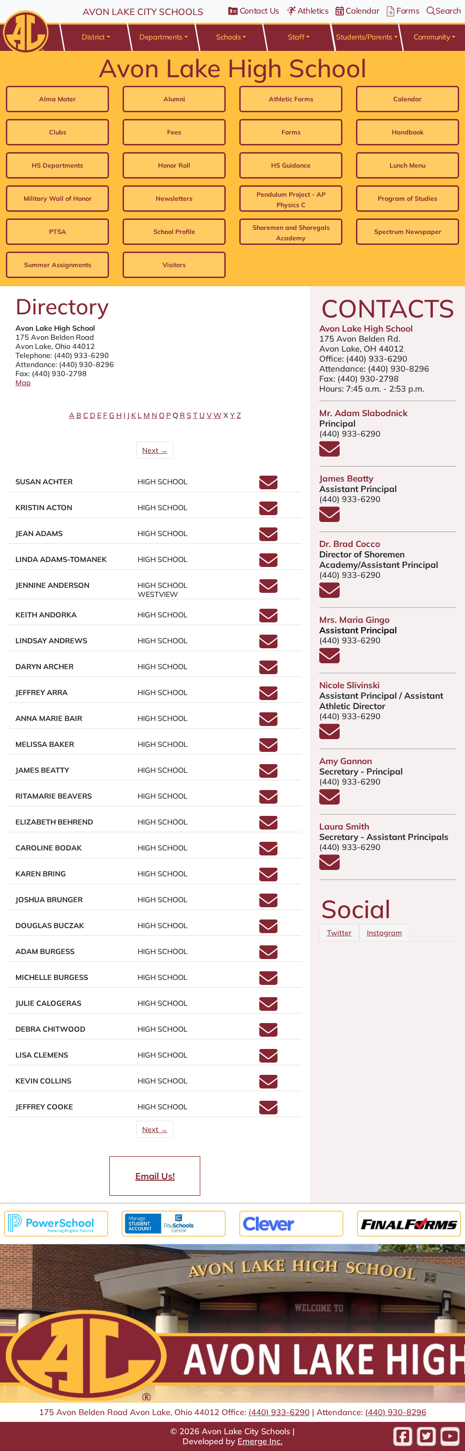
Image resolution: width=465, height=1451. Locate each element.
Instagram (384, 932)
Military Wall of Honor (58, 198)
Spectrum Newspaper (407, 232)
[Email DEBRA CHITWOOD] (268, 1034)
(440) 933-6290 (81, 355)
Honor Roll (174, 165)
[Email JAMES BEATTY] (268, 775)
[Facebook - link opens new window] (402, 1436)
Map (23, 382)
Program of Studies (407, 198)
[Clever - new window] (291, 1222)
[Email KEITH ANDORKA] (268, 619)
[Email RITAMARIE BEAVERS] (268, 800)
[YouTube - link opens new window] (450, 1436)
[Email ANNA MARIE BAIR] (268, 723)
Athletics (313, 10)
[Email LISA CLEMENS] (268, 1059)
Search (448, 10)
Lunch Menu (407, 165)
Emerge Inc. (259, 1441)
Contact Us (259, 10)
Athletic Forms (291, 99)
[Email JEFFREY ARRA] (268, 697)
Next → (155, 450)
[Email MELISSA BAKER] (268, 749)
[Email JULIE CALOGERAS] (268, 1008)
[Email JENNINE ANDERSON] (268, 590)
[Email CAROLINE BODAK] (268, 852)
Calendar (362, 10)
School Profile (174, 232)
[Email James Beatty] (329, 519)
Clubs (57, 132)
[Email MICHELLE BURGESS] (268, 982)
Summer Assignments (57, 265)
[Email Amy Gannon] (329, 801)
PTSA (57, 232)
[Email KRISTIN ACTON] (268, 512)
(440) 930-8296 (86, 364)
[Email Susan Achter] (268, 486)
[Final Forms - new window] (409, 1222)
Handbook (408, 132)
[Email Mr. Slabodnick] (329, 453)
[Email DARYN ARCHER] (268, 671)
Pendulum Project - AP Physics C (291, 199)
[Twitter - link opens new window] (426, 1436)
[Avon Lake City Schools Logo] (24, 31)
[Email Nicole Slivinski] (329, 736)
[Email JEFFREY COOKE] (268, 1111)
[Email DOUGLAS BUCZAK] (268, 930)
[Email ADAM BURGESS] (268, 956)
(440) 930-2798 (368, 378)
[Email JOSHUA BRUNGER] (268, 904)
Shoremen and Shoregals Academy (291, 233)
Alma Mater (57, 99)
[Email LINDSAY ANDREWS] (268, 645)
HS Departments (57, 165)
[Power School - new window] (56, 1222)
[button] (95, 37)
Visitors (174, 265)
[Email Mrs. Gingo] (329, 660)
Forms (407, 10)
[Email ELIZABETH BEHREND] (268, 826)
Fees (174, 132)
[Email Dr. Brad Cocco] (329, 595)
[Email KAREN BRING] (268, 878)
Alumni (174, 99)
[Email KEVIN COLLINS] (268, 1085)
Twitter (339, 932)
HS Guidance (291, 165)
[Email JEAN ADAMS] (268, 538)
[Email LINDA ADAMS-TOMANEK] (268, 564)
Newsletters (174, 198)
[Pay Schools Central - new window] (174, 1222)
